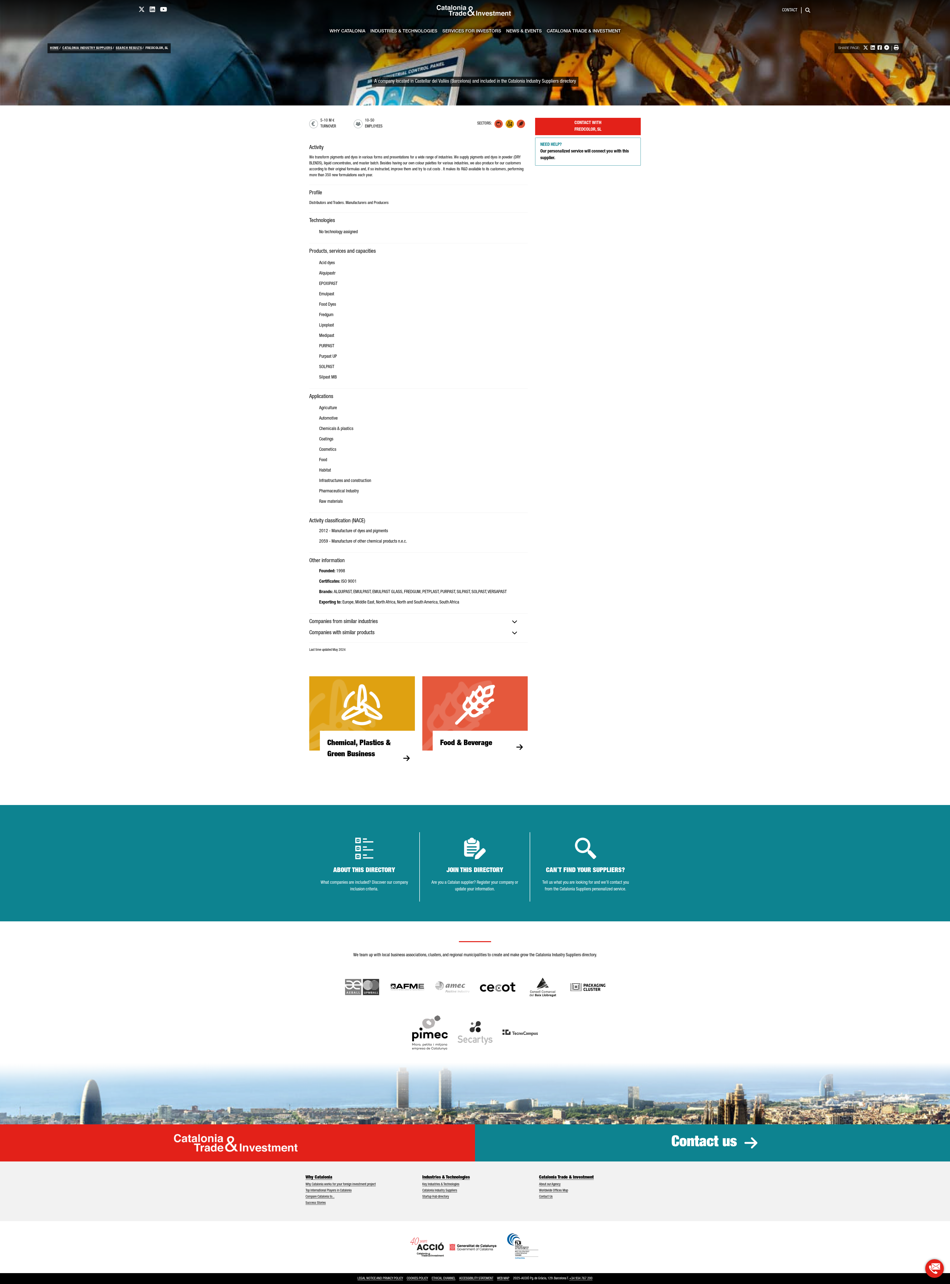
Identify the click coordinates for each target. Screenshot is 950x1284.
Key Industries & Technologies (440, 1184)
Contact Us (546, 1197)
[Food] (498, 124)
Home (54, 48)
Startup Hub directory (435, 1197)
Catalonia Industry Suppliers (87, 48)
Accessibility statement (476, 1278)
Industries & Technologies (403, 31)
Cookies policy (417, 1278)
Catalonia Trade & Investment (584, 31)
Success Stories (316, 1203)
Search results (129, 48)
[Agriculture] (521, 124)
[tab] (418, 622)
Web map (503, 1278)
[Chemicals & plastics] (509, 124)
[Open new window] (543, 987)
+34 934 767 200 (581, 1278)
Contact (789, 10)
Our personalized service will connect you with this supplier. (584, 151)
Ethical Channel (443, 1278)
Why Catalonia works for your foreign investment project (341, 1184)
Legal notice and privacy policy (380, 1278)
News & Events (524, 31)
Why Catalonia (347, 31)
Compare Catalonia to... (320, 1197)
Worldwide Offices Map (553, 1190)
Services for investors (471, 31)
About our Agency (550, 1184)
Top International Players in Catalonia (329, 1190)
